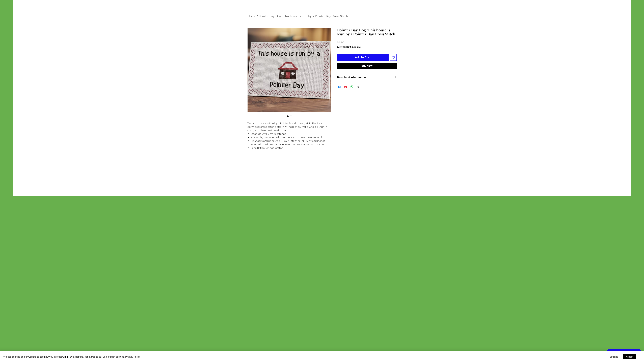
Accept (629, 356)
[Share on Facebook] (339, 87)
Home (251, 16)
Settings (614, 356)
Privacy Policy (132, 356)
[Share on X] (358, 87)
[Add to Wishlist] (393, 57)
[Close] (640, 356)
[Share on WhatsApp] (352, 87)
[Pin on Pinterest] (346, 87)
